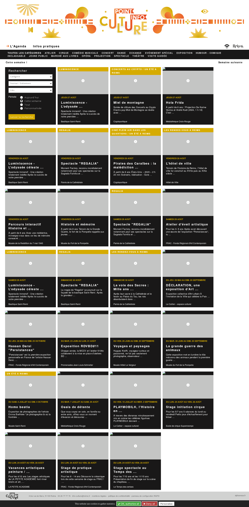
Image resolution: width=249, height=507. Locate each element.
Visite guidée (157, 55)
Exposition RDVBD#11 (80, 346)
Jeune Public (38, 55)
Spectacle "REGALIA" (80, 163)
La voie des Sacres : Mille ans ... (131, 287)
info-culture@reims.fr (81, 495)
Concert (108, 52)
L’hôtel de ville (179, 163)
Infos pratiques (46, 46)
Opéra (86, 55)
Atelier (50, 52)
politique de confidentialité (119, 495)
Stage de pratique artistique (76, 470)
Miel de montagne (128, 102)
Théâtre (138, 55)
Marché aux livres (64, 55)
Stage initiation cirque (185, 407)
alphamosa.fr (240, 495)
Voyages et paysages (131, 346)
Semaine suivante (230, 62)
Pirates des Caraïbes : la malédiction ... (134, 165)
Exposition (184, 52)
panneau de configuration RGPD (145, 495)
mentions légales (99, 495)
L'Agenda (18, 46)
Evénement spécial (159, 52)
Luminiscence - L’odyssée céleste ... (26, 165)
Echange (135, 52)
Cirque (64, 52)
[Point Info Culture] (124, 20)
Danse (121, 52)
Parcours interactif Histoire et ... (24, 226)
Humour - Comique (209, 52)
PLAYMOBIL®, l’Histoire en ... (134, 409)
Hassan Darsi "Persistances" (21, 348)
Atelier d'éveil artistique (187, 224)
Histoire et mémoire (78, 224)
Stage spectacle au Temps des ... (129, 470)
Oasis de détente (75, 407)
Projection (102, 55)
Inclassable (17, 55)
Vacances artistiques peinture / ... (26, 470)
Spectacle (121, 55)
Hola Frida (175, 102)
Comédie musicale (85, 52)
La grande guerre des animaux (184, 348)
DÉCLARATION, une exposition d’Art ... (183, 287)
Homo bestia (19, 407)
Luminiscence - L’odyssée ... (74, 104)
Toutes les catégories (24, 52)
